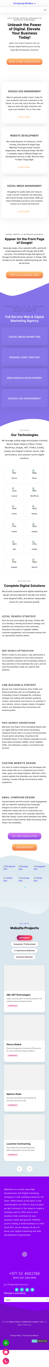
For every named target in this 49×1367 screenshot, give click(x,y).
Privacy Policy (15, 1335)
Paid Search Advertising (18, 723)
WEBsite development (24, 135)
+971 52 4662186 (24, 1273)
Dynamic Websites (24, 957)
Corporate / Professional (25, 944)
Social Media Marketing (24, 336)
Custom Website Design (19, 763)
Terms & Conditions (31, 1335)
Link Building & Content (19, 685)
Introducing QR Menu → (24, 3)
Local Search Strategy (19, 616)
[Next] (30, 1169)
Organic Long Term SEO (24, 357)
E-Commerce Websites (24, 950)
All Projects (24, 938)
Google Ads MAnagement (24, 91)
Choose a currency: (15, 1293)
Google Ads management (24, 398)
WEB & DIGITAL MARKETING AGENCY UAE (26, 1322)
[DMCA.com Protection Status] (40, 1342)
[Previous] (19, 1169)
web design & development (24, 378)
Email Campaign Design (18, 797)
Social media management (24, 185)
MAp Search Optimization (18, 650)
